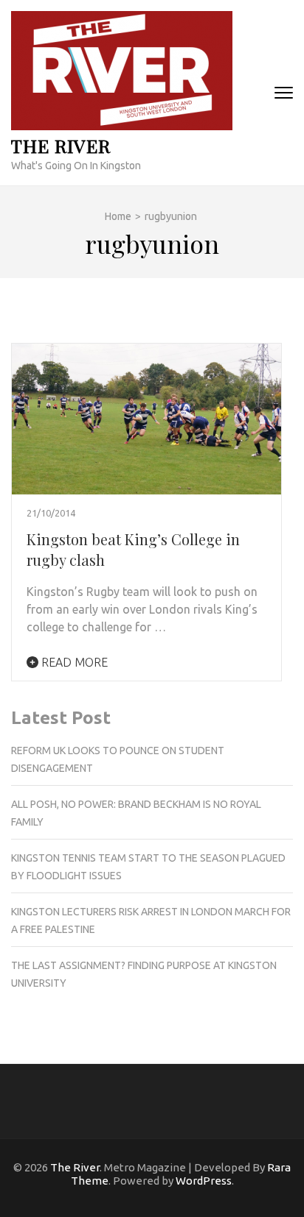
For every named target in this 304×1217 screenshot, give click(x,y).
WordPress (204, 1180)
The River (61, 145)
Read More (73, 662)
